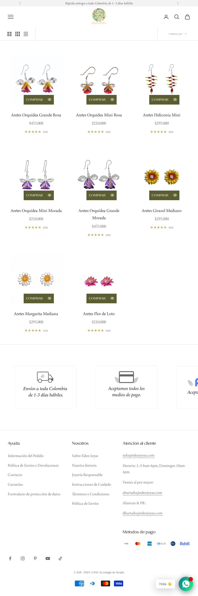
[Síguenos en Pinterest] (35, 558)
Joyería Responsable (87, 474)
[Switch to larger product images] (9, 33)
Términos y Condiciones (90, 494)
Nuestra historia (84, 465)
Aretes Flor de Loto (99, 314)
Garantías (15, 484)
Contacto (15, 474)
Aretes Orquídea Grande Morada (98, 214)
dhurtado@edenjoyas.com (143, 513)
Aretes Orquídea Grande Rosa (36, 115)
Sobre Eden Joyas (85, 455)
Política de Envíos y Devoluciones (33, 465)
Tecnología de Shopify (111, 572)
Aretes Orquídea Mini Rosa (99, 115)
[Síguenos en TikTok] (60, 558)
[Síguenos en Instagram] (22, 558)
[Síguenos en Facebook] (10, 558)
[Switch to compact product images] (26, 33)
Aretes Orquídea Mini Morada (36, 210)
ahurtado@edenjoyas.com (142, 492)
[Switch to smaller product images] (17, 33)
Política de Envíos (85, 503)
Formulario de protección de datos (34, 494)
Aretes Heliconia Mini (161, 115)
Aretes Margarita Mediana (36, 314)
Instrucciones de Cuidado (91, 484)
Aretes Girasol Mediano (162, 210)
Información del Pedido (25, 455)
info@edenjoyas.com (139, 455)
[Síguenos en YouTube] (47, 558)
